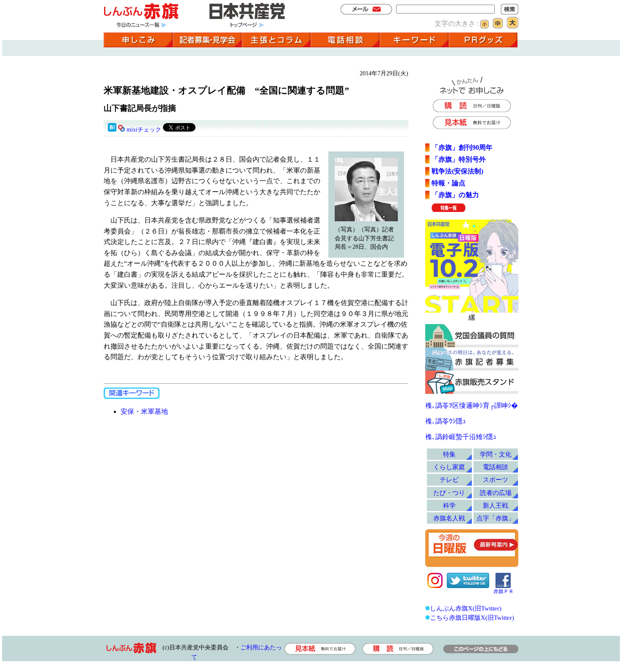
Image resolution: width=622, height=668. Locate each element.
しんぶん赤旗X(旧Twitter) (465, 608)
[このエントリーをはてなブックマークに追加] (112, 129)
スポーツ (495, 479)
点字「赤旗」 (495, 518)
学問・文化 (496, 454)
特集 (449, 454)
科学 (449, 505)
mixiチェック (144, 129)
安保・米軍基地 (144, 411)
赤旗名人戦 (449, 518)
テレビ (449, 479)
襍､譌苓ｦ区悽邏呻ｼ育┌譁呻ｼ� (471, 405)
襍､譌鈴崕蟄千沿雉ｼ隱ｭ (460, 436)
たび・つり (449, 492)
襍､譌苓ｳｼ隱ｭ (445, 421)
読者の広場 (496, 492)
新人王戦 (495, 505)
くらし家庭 (449, 466)
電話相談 (495, 466)
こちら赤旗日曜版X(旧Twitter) (472, 617)
